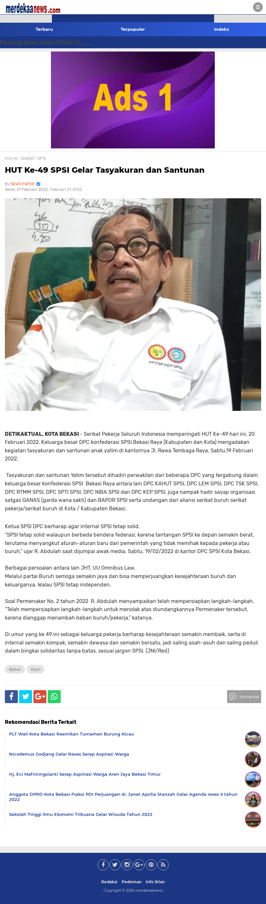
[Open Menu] (258, 7)
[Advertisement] (26, 116)
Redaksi (109, 881)
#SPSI (35, 669)
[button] (26, 19)
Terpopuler (133, 29)
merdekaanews (149, 890)
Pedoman (131, 881)
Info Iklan (155, 881)
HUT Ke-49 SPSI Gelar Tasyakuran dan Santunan (105, 170)
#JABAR (15, 669)
